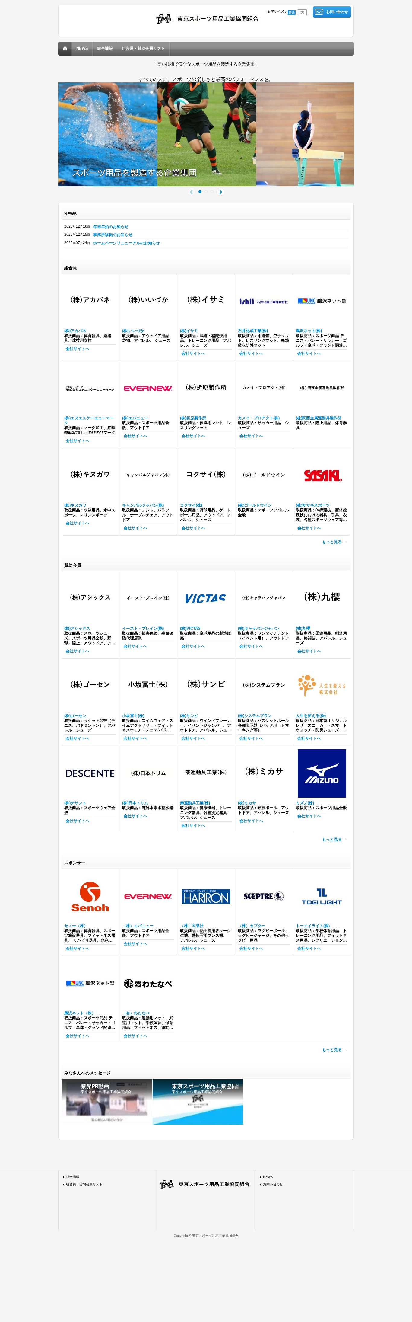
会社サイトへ (77, 348)
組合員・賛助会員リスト (84, 1184)
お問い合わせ (337, 12)
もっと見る (332, 541)
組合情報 (72, 1177)
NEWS (268, 1177)
